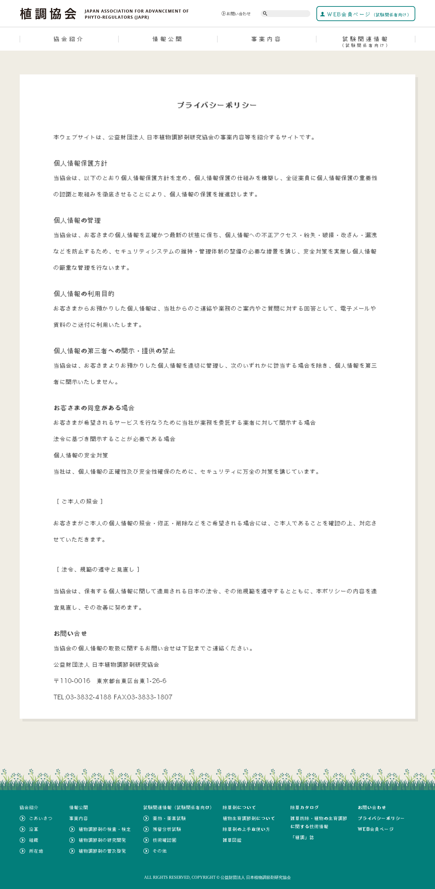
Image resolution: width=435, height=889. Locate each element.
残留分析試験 (167, 829)
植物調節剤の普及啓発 (102, 851)
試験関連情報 (366, 41)
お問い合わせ (239, 14)
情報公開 (168, 39)
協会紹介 (69, 39)
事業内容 (267, 39)
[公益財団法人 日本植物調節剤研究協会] (104, 13)
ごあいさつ (41, 818)
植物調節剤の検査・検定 (105, 829)
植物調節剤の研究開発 (102, 840)
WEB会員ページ (368, 14)
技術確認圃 (165, 840)
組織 (34, 840)
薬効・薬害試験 (169, 818)
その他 (160, 851)
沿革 (34, 829)
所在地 (36, 851)
